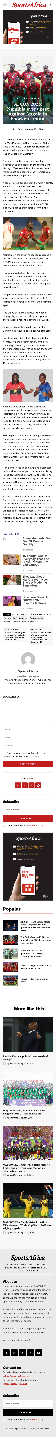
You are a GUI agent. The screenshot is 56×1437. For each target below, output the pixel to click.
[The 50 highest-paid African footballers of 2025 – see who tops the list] (10, 940)
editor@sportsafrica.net (16, 1376)
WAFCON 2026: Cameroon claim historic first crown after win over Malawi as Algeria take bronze (26, 1168)
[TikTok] (22, 1352)
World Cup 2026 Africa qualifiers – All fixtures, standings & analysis (32, 953)
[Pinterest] (31, 785)
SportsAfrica (28, 671)
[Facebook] (18, 785)
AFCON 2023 (18, 614)
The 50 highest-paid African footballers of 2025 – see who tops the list (35, 940)
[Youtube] (38, 1352)
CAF (15, 618)
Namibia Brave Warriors (25, 622)
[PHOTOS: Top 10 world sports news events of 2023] (10, 967)
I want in (26, 818)
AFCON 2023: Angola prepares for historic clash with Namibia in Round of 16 (14, 636)
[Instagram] (14, 1352)
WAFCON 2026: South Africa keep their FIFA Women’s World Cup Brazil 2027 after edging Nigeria (28, 1225)
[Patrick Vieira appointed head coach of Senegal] (28, 1034)
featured (23, 618)
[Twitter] (25, 785)
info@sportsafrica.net (15, 1383)
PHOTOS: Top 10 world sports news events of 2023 (35, 967)
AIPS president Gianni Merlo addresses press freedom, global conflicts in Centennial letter (35, 926)
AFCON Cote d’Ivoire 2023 (38, 614)
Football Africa (28, 98)
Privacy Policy (36, 825)
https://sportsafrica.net (28, 676)
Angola (7, 618)
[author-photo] (5, 1063)
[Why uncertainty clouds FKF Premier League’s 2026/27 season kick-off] (28, 1088)
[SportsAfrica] (28, 659)
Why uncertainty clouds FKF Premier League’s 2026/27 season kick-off (24, 1112)
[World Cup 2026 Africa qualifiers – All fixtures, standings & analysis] (10, 953)
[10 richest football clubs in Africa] (10, 980)
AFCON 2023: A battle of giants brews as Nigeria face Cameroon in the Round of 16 (40, 637)
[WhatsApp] (38, 785)
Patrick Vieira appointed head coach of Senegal (25, 1058)
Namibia (8, 622)
